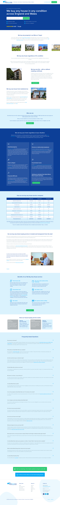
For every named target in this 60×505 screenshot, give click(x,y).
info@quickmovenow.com (46, 486)
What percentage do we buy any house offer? (15, 425)
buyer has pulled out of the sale (45, 393)
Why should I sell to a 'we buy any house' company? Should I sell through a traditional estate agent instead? (26, 433)
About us (32, 485)
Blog (31, 491)
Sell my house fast (22, 486)
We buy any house (21, 490)
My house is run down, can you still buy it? (14, 375)
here (17, 103)
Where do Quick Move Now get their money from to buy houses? (18, 448)
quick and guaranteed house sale (21, 245)
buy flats (16, 457)
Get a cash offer (30, 123)
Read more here (29, 420)
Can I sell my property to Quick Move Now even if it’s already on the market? (21, 391)
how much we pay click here (45, 222)
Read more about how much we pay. (18, 429)
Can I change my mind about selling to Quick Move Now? (17, 400)
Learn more (30, 310)
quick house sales (16, 351)
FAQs (32, 490)
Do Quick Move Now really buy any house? (15, 367)
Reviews (32, 487)
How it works (21, 487)
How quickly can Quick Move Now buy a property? (16, 349)
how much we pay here (19, 262)
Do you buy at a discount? (12, 340)
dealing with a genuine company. (39, 362)
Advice (32, 486)
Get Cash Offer (54, 2)
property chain (10, 166)
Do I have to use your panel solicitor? (13, 408)
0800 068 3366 (47, 2)
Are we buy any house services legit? (14, 416)
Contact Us (45, 483)
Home (20, 485)
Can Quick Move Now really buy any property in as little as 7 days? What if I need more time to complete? (26, 441)
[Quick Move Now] (12, 483)
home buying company (26, 37)
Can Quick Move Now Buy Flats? (13, 455)
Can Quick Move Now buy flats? (13, 383)
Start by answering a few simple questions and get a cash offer (31, 469)
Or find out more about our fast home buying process (31, 474)
